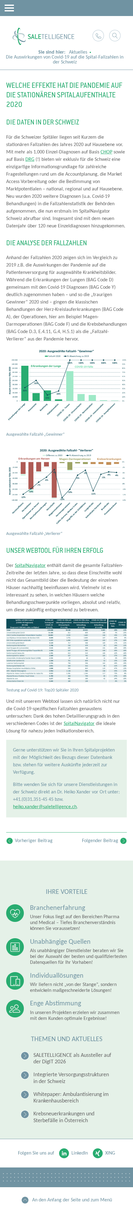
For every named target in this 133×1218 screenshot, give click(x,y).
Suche (115, 35)
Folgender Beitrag (100, 840)
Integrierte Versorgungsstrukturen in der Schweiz (71, 1078)
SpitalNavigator (30, 565)
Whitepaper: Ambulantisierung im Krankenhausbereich (71, 1098)
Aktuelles (78, 52)
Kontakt (98, 35)
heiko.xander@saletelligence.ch (45, 807)
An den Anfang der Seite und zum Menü (72, 1200)
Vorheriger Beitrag (34, 840)
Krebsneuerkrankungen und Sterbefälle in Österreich (63, 1117)
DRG (29, 159)
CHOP (106, 152)
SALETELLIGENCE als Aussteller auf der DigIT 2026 (72, 1059)
